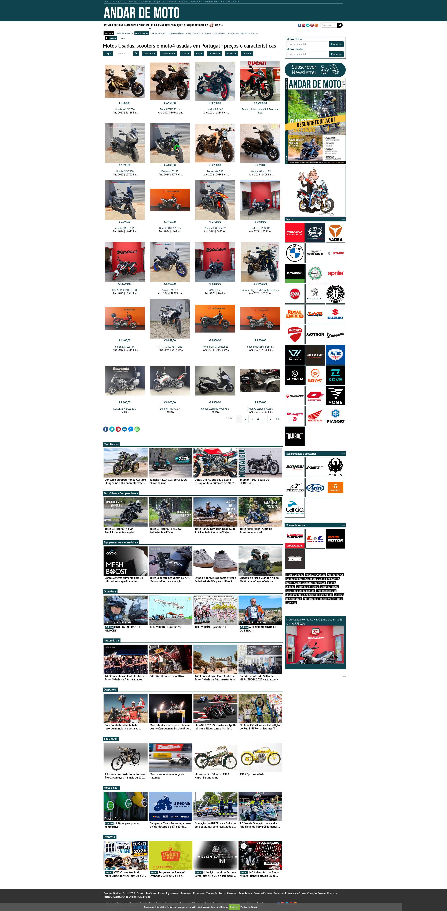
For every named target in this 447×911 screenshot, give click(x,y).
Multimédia (111, 640)
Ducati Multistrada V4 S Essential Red (260, 111)
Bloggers (325, 598)
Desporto (109, 689)
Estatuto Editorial (263, 893)
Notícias (117, 893)
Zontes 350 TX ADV (215, 228)
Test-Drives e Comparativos (120, 493)
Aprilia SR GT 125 (124, 228)
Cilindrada (214, 53)
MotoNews (110, 444)
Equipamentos (172, 893)
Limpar (108, 53)
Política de (249, 906)
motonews (206, 33)
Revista (219, 25)
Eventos (108, 25)
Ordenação (149, 53)
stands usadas (192, 33)
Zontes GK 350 (215, 171)
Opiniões (109, 591)
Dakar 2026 (130, 25)
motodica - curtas (249, 33)
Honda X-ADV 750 (125, 109)
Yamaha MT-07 (170, 290)
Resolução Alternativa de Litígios (120, 896)
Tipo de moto (168, 53)
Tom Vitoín (151, 893)
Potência (231, 53)
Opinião (141, 25)
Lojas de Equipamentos (300, 590)
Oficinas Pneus (329, 586)
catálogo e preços (124, 33)
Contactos (232, 893)
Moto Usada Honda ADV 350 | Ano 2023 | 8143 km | (314, 621)
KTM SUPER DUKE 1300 (124, 290)
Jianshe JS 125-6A (124, 346)
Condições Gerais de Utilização (322, 893)
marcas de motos (158, 33)
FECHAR (234, 906)
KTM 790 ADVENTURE (169, 346)
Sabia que (110, 738)
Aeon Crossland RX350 (260, 408)
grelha (113, 38)
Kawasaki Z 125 (169, 171)
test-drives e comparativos (226, 33)
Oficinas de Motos (307, 586)
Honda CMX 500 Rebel (215, 346)
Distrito (246, 53)
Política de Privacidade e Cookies (290, 893)
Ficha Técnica (245, 893)
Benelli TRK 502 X (170, 109)
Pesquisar (336, 44)
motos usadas (141, 33)
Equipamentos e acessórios (120, 542)
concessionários (176, 33)
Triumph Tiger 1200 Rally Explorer (260, 290)
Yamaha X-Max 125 (260, 171)
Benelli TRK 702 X (170, 408)
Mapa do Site (143, 896)
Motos (161, 893)
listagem (122, 38)
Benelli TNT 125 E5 (170, 228)
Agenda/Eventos (315, 574)
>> (278, 419)
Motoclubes (201, 25)
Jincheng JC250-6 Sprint (260, 346)
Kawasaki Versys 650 (124, 408)
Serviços (291, 602)
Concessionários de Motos (309, 582)
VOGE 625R (215, 290)
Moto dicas (110, 787)
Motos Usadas (294, 574)
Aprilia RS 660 (215, 109)
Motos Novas (335, 574)
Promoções (177, 25)
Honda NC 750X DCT (260, 228)
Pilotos (337, 598)
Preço (198, 53)
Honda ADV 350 (125, 171)
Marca (185, 53)
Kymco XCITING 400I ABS (215, 408)
